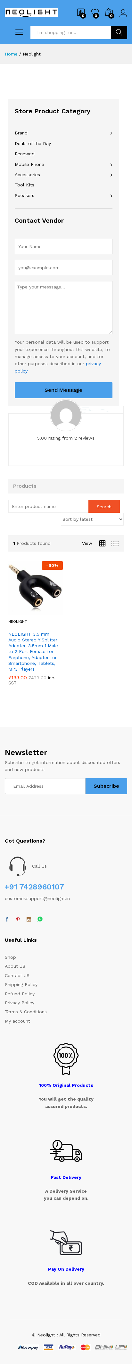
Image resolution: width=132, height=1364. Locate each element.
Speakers (24, 195)
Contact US (17, 975)
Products (25, 486)
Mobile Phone (29, 164)
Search (119, 32)
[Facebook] (7, 919)
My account (17, 1021)
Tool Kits (24, 184)
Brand (21, 132)
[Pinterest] (17, 919)
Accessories (27, 174)
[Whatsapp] (40, 919)
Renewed (25, 153)
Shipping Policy (21, 984)
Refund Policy (20, 993)
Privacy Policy (19, 1002)
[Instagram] (28, 919)
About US (15, 966)
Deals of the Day (33, 143)
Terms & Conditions (26, 1011)
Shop (10, 957)
